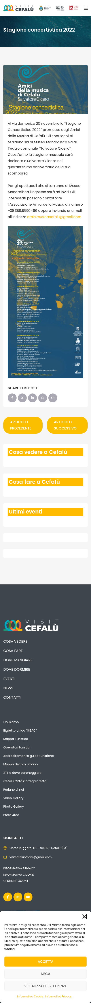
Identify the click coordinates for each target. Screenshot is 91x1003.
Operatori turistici (16, 747)
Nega (45, 973)
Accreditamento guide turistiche (28, 756)
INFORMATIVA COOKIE (18, 875)
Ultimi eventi (25, 511)
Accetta (45, 961)
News (8, 688)
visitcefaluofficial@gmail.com (30, 857)
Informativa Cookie (30, 996)
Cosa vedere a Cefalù (38, 452)
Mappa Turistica (15, 739)
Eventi (9, 678)
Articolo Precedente (20, 425)
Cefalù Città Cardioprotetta (24, 781)
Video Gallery (13, 798)
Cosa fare (13, 650)
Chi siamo (11, 722)
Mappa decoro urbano (20, 764)
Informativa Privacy (58, 996)
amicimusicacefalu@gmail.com (54, 216)
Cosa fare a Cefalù (34, 481)
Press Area (11, 815)
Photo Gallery (13, 806)
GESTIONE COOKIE (16, 881)
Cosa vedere (15, 641)
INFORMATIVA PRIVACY (19, 868)
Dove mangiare (17, 660)
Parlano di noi (13, 789)
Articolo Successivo (65, 425)
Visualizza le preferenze (45, 986)
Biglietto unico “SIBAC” (20, 730)
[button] (84, 916)
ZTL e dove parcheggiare (22, 772)
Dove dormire (16, 669)
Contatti (12, 697)
